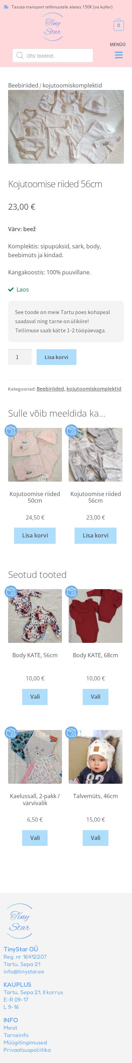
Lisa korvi (56, 356)
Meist (10, 1027)
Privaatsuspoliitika (27, 1049)
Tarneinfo (16, 1034)
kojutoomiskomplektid (72, 85)
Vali (35, 696)
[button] (119, 55)
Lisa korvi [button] (35, 535)
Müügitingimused (25, 1042)
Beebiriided (23, 85)
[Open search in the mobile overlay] (52, 55)
